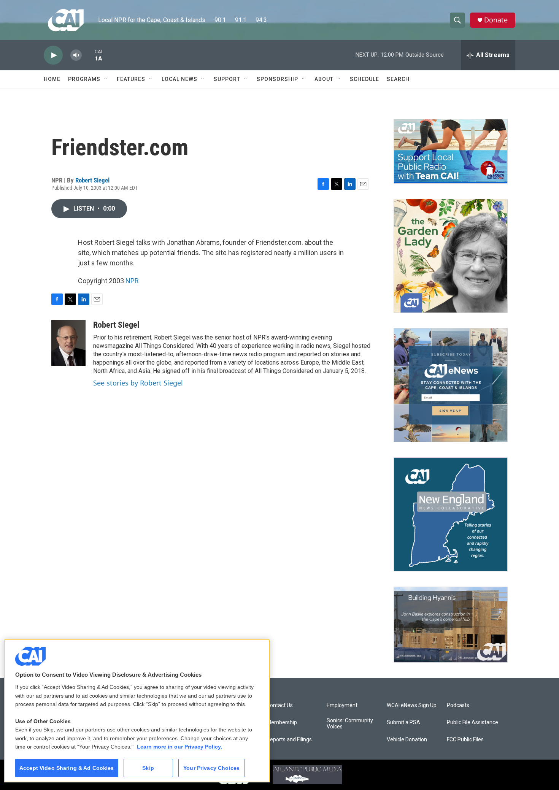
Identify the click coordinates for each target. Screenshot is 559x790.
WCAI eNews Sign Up (412, 705)
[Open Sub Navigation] (106, 79)
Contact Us (280, 705)
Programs (84, 79)
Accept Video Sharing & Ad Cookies (66, 768)
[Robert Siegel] (68, 343)
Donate (496, 20)
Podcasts (458, 705)
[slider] (88, 55)
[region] (137, 710)
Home (52, 79)
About (323, 79)
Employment (342, 705)
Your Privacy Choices (211, 768)
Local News (179, 79)
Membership (282, 722)
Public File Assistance (472, 722)
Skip (148, 768)
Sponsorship (277, 79)
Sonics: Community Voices (350, 724)
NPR (132, 281)
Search (398, 79)
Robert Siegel (92, 180)
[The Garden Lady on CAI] (450, 256)
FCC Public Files (465, 739)
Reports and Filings (289, 739)
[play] (53, 55)
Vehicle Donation (407, 739)
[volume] (76, 55)
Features (131, 79)
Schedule (364, 79)
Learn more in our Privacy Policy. (179, 747)
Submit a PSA (403, 722)
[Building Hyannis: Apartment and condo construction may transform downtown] (450, 625)
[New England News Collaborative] (450, 514)
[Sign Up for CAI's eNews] (450, 385)
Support (227, 79)
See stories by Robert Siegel (138, 382)
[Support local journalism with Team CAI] (450, 151)
